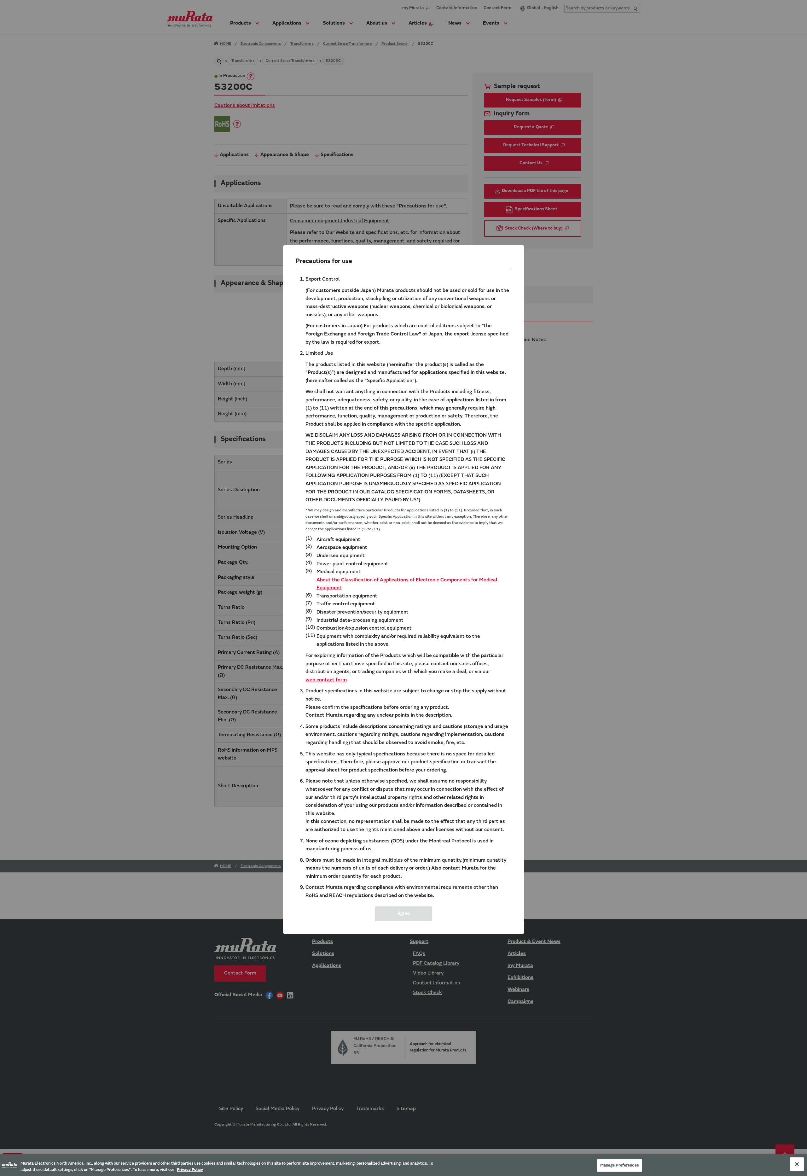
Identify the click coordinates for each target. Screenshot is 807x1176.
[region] (403, 1165)
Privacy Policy (190, 1169)
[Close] (797, 1164)
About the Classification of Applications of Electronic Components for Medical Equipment (406, 584)
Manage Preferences (619, 1165)
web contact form (326, 680)
